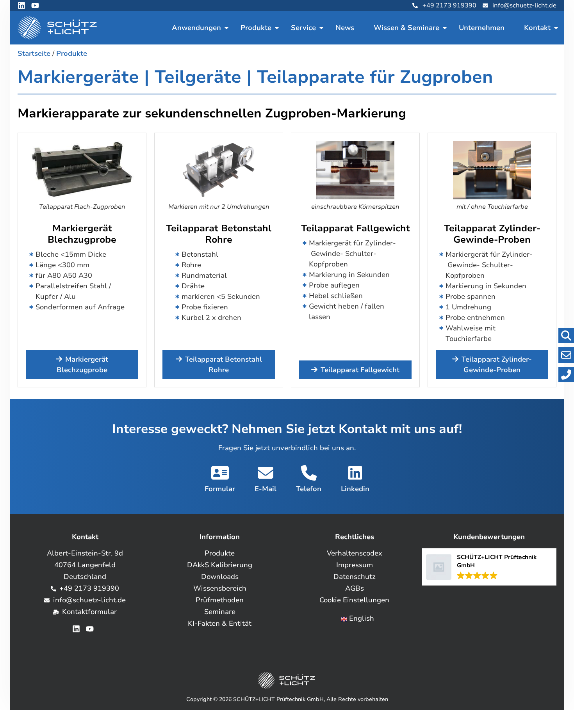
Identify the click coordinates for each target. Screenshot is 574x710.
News (344, 27)
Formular (220, 488)
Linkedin (355, 488)
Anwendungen (196, 27)
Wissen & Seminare (406, 27)
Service (303, 27)
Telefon (308, 488)
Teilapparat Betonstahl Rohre (218, 234)
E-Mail (265, 488)
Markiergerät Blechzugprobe (82, 234)
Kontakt (537, 27)
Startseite (34, 53)
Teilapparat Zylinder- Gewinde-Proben (492, 234)
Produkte (256, 27)
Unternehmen (481, 27)
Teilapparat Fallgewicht (355, 228)
